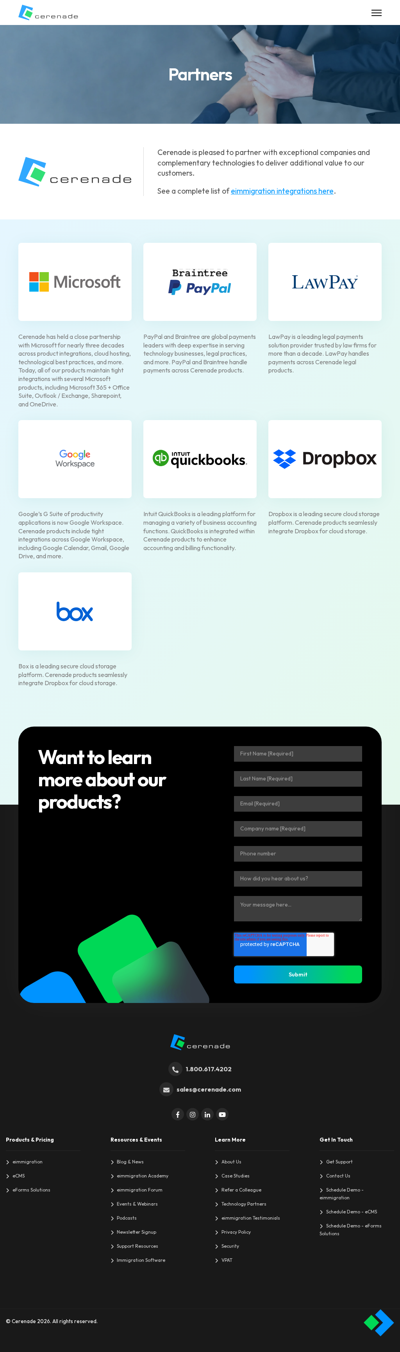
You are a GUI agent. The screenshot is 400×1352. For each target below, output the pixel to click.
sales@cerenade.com (209, 1089)
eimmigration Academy (142, 1176)
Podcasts (127, 1218)
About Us (231, 1162)
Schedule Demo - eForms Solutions (351, 1229)
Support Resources (137, 1246)
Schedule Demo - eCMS (351, 1212)
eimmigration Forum (139, 1190)
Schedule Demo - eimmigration (342, 1194)
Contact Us (338, 1176)
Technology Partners (243, 1204)
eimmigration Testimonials (250, 1218)
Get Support (339, 1162)
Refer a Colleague (241, 1190)
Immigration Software (141, 1260)
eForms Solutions (31, 1190)
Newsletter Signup (136, 1232)
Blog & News (130, 1162)
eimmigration (27, 1162)
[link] (48, 12)
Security (230, 1246)
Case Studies (235, 1176)
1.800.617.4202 (209, 1069)
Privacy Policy (236, 1232)
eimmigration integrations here (282, 191)
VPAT (226, 1260)
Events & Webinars (137, 1204)
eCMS (18, 1176)
